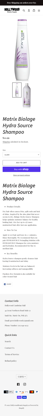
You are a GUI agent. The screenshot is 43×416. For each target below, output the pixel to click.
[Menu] (38, 10)
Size (4, 150)
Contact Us (9, 348)
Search (8, 341)
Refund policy (11, 361)
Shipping (6, 142)
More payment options (21, 175)
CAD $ (20, 376)
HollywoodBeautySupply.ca (20, 405)
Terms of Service (12, 354)
